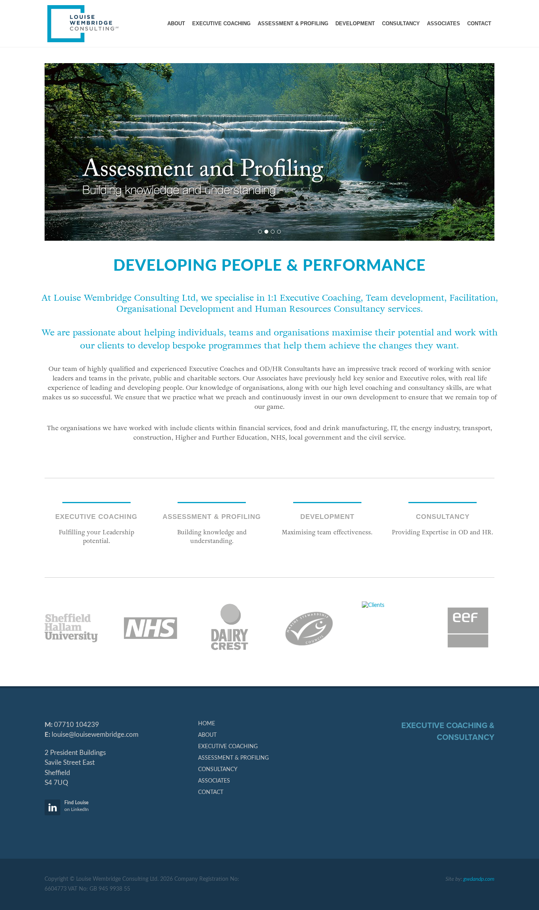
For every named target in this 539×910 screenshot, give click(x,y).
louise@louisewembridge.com (95, 734)
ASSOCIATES (214, 781)
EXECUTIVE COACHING (228, 746)
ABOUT (207, 735)
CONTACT (210, 792)
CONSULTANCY (218, 769)
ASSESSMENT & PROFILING (233, 758)
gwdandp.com (478, 879)
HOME (206, 724)
